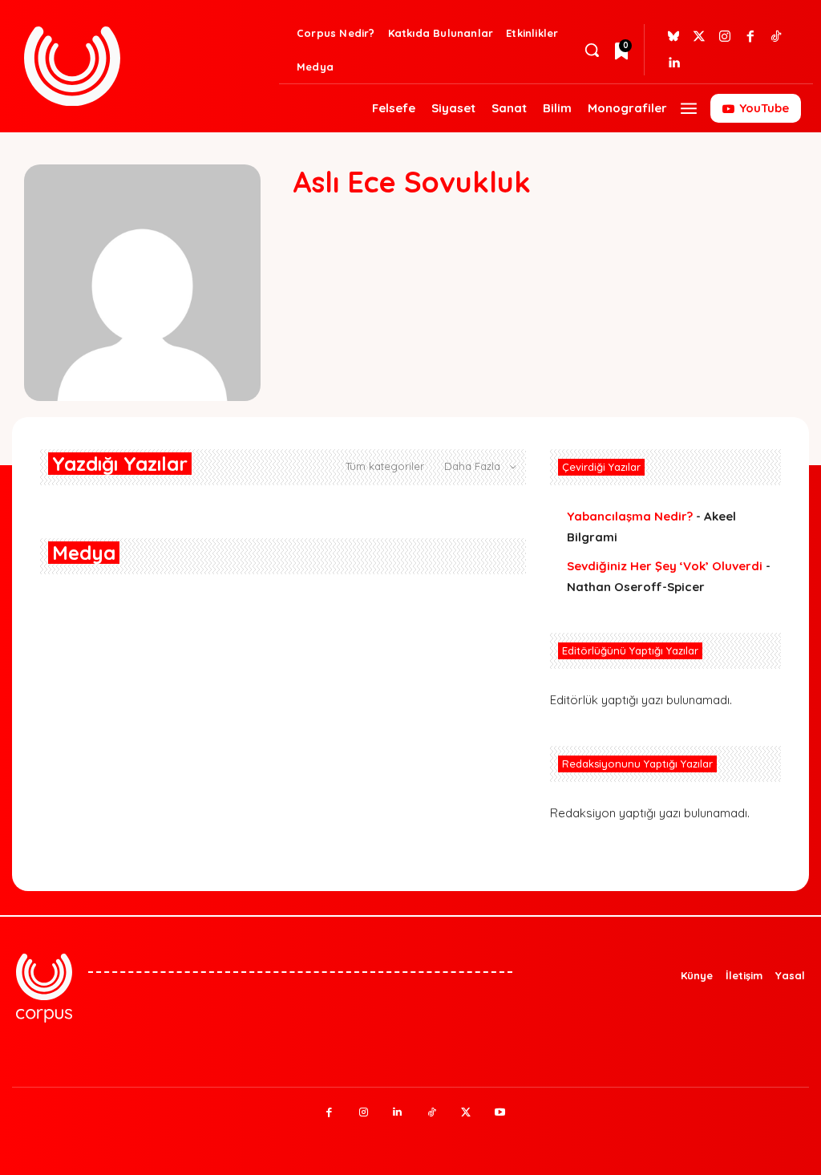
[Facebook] (750, 37)
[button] (591, 49)
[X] (466, 1113)
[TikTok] (432, 1113)
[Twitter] (699, 37)
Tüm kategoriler (385, 466)
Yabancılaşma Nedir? (630, 516)
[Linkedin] (673, 62)
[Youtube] (500, 1113)
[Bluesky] (673, 37)
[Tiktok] (776, 37)
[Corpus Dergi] (147, 66)
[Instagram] (725, 37)
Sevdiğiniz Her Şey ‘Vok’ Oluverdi (664, 565)
